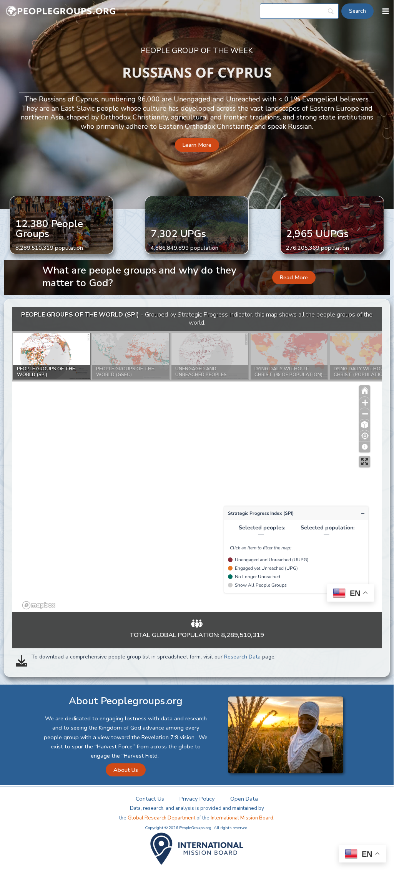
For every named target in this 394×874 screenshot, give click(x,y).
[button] (197, 145)
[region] (197, 459)
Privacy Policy (197, 799)
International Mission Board (242, 817)
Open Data (244, 799)
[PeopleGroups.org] (61, 11)
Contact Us (150, 799)
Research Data (242, 656)
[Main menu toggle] (385, 11)
